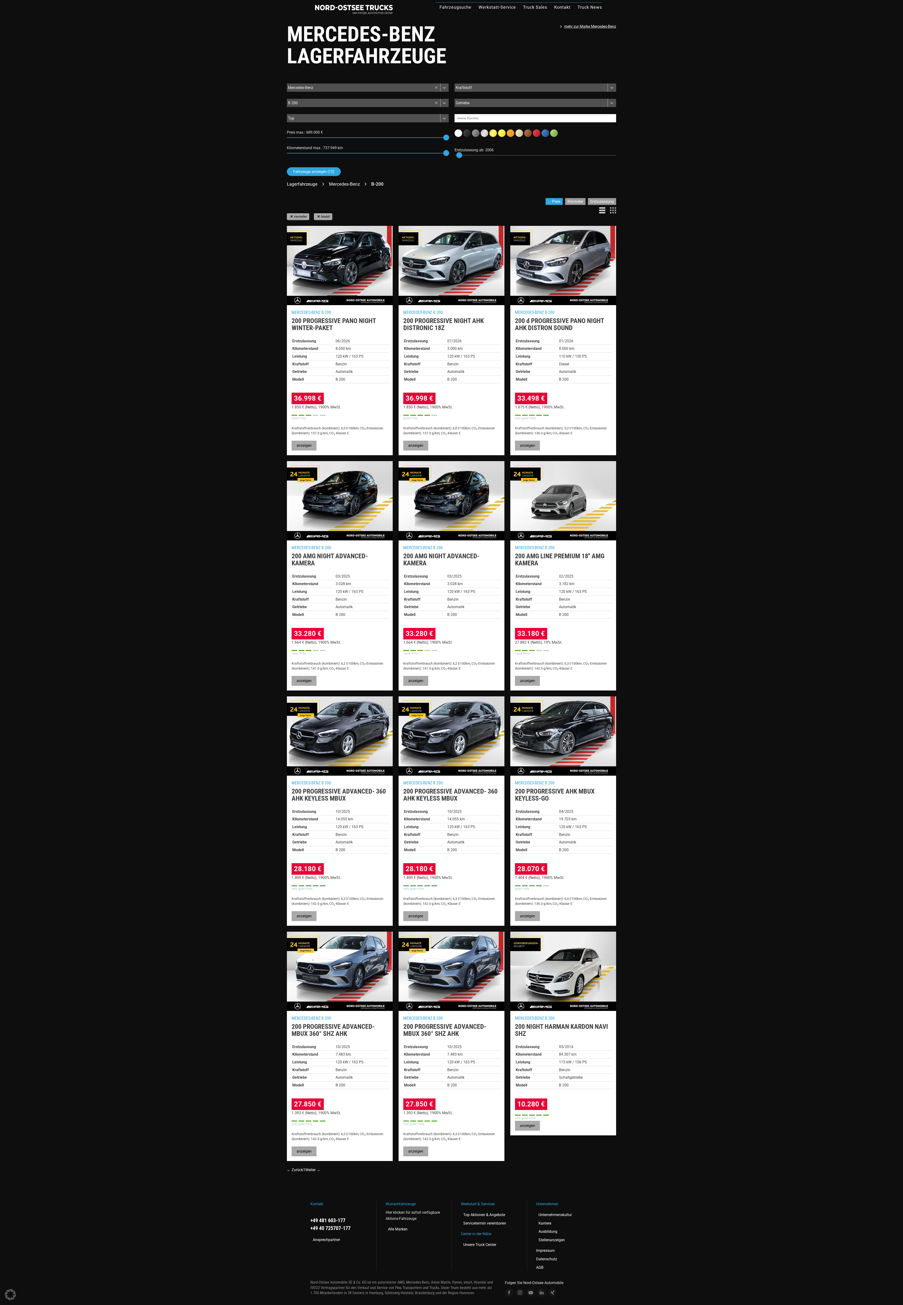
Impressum (545, 1250)
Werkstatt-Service (497, 7)
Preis (556, 201)
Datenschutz (546, 1259)
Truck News (590, 7)
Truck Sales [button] (535, 7)
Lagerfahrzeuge (302, 184)
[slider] (446, 137)
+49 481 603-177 (327, 1220)
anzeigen (304, 445)
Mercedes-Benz (344, 184)
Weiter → (312, 1170)
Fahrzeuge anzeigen (313, 171)
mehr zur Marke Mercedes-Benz (590, 26)
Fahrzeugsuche (455, 7)
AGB (539, 1267)
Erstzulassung (602, 201)
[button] (444, 88)
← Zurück (295, 1170)
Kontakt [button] (562, 7)
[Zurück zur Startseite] (354, 9)
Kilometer (575, 201)
